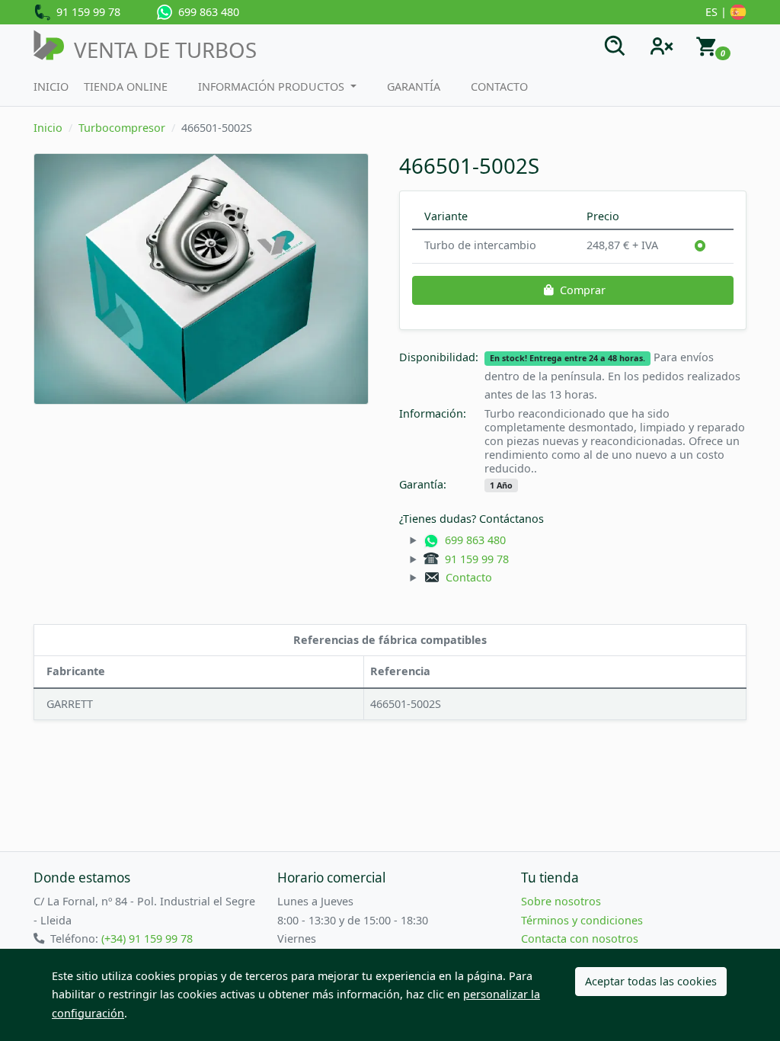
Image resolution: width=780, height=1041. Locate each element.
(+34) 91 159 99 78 (147, 938)
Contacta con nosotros (579, 938)
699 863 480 (205, 12)
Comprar (583, 290)
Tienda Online (126, 86)
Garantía (413, 86)
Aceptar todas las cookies (651, 981)
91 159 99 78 (85, 12)
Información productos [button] (272, 86)
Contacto (499, 86)
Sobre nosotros (561, 901)
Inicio (51, 86)
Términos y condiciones (582, 920)
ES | (717, 12)
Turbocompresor (121, 127)
